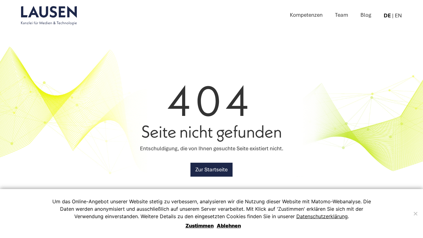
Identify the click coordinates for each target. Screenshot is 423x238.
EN (398, 15)
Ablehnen (229, 226)
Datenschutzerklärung (322, 216)
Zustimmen (199, 226)
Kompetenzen (306, 14)
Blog (365, 14)
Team (341, 14)
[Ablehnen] (415, 213)
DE (387, 15)
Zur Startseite (211, 169)
